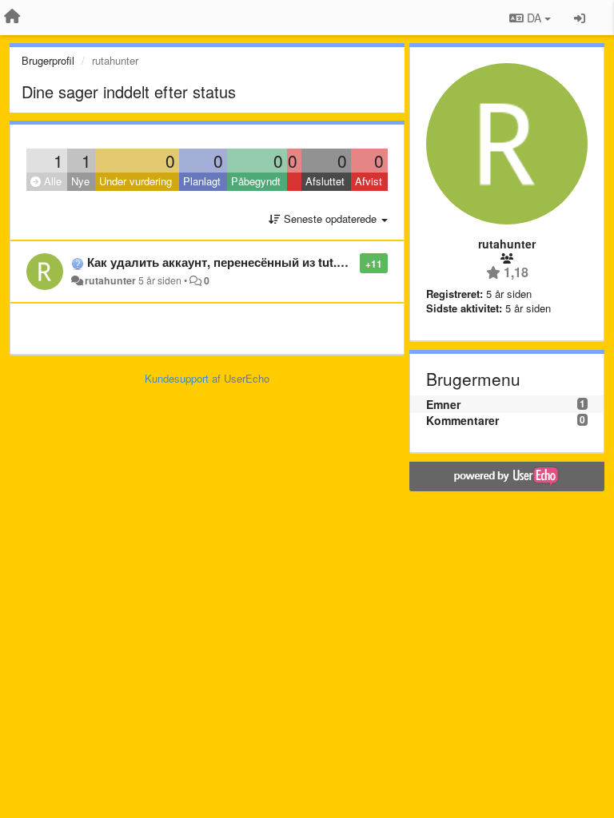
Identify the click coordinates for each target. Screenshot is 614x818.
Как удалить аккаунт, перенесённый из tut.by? (222, 262)
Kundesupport (177, 378)
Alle (51, 181)
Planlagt (202, 181)
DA (534, 18)
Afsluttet (325, 181)
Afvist (368, 181)
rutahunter (110, 280)
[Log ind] (579, 17)
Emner (443, 404)
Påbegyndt (256, 181)
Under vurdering (135, 181)
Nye (80, 181)
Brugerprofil (48, 60)
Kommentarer (462, 420)
